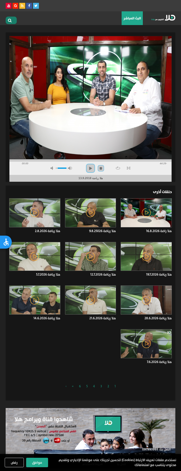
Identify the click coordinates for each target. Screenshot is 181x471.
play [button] (90, 168)
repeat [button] (118, 168)
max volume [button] (70, 168)
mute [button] (52, 168)
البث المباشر (132, 18)
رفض (14, 462)
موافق (37, 462)
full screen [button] (129, 168)
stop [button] (101, 168)
